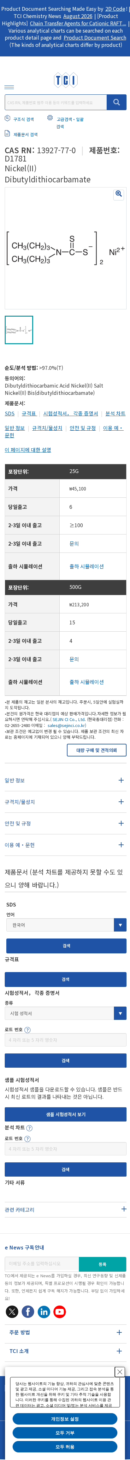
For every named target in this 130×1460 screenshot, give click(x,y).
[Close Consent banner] (120, 1372)
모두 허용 (65, 1446)
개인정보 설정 (65, 1418)
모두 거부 (65, 1432)
